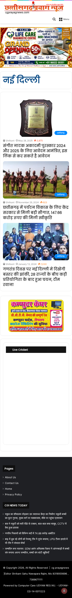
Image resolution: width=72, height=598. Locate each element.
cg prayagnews (60, 567)
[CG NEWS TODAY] (36, 8)
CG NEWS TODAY (16, 505)
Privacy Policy (13, 494)
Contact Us (11, 483)
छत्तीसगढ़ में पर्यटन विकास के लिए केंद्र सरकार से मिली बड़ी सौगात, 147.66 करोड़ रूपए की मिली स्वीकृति (35, 212)
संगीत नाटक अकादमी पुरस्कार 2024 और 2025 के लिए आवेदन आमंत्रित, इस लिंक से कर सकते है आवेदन (35, 151)
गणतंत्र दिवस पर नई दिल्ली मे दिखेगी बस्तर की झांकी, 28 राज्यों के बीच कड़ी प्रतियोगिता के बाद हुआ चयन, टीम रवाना (35, 277)
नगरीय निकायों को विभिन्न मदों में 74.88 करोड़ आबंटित (30, 533)
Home (8, 488)
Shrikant (10, 140)
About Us (10, 477)
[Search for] (54, 19)
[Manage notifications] (64, 591)
